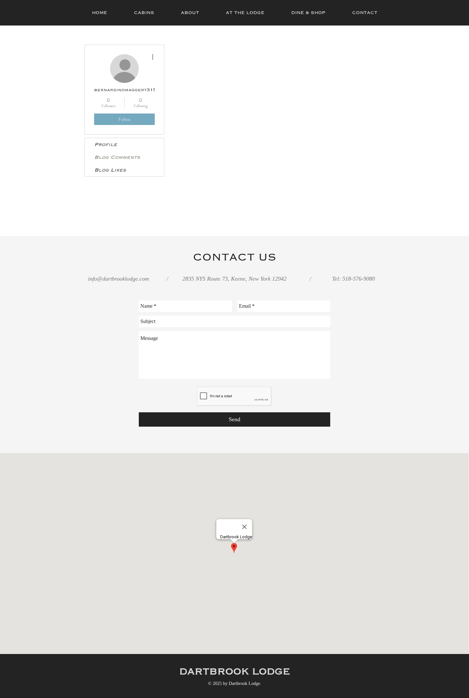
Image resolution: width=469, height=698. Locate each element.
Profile (105, 144)
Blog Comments (117, 157)
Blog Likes (110, 170)
